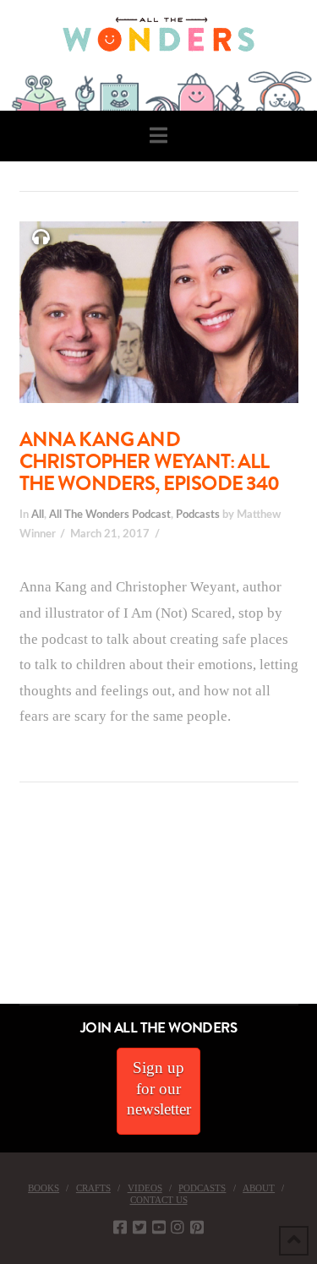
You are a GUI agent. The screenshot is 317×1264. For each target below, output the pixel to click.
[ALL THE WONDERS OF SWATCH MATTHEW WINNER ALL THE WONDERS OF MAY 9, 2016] (18, 909)
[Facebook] (120, 1226)
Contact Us (159, 1200)
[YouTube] (159, 1226)
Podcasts (198, 514)
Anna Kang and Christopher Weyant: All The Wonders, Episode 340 (149, 461)
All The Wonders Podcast (110, 514)
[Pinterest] (197, 1226)
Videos (145, 1188)
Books (43, 1188)
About (259, 1188)
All (37, 514)
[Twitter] (139, 1226)
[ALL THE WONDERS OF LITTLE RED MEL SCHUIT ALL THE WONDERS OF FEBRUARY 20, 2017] (6, 909)
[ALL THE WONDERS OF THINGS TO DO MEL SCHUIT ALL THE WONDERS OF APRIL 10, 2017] (2, 909)
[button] (158, 135)
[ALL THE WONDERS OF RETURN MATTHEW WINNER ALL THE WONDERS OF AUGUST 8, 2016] (16, 909)
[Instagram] (177, 1226)
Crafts (93, 1188)
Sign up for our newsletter (159, 1088)
